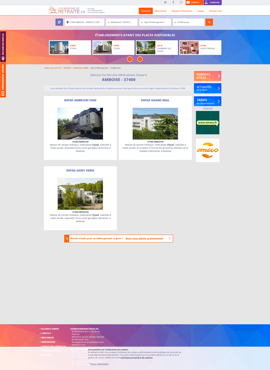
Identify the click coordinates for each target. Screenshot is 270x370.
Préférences (116, 67)
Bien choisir (161, 11)
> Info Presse (47, 337)
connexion (214, 2)
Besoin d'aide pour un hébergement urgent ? (116, 238)
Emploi (201, 11)
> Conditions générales (53, 346)
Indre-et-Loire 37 (52, 67)
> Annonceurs (47, 342)
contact (195, 2)
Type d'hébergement (99, 67)
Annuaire (145, 11)
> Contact (45, 333)
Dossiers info (215, 11)
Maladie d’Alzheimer (182, 11)
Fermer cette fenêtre (99, 364)
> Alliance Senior (49, 329)
